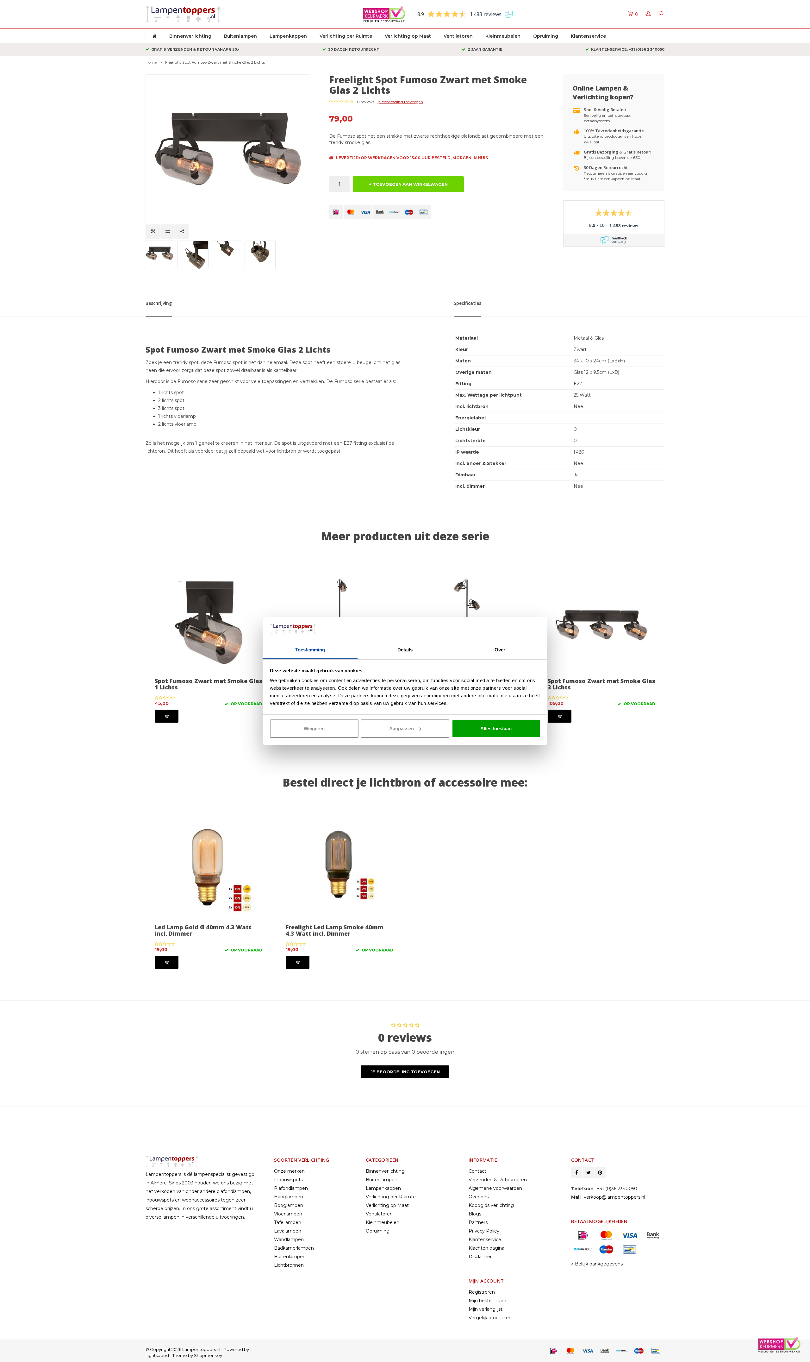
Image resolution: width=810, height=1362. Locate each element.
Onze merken (289, 1171)
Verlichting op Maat (408, 36)
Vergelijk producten (490, 1318)
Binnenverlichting (190, 36)
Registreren (482, 1292)
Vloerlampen (288, 1214)
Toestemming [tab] (310, 649)
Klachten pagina (486, 1248)
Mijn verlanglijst (485, 1309)
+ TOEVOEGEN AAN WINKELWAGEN (408, 184)
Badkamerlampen (294, 1248)
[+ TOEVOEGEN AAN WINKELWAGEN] (166, 716)
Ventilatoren (458, 36)
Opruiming (545, 36)
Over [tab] (500, 649)
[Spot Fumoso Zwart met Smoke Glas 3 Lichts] (601, 621)
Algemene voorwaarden (495, 1188)
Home (151, 62)
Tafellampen (287, 1222)
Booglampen (288, 1205)
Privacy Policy (484, 1231)
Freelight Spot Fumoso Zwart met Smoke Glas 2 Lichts (215, 62)
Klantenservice (588, 36)
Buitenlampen (240, 36)
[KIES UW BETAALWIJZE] (336, 212)
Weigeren (314, 728)
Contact (477, 1171)
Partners (478, 1222)
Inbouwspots (288, 1180)
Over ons (479, 1197)
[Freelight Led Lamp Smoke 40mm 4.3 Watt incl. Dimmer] (339, 867)
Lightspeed (157, 1355)
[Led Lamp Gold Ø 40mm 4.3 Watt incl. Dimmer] (208, 867)
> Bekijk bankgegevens (597, 1264)
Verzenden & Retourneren (498, 1180)
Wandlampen (289, 1239)
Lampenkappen (288, 36)
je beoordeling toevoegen (400, 101)
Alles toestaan (496, 728)
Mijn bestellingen (487, 1300)
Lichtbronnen (289, 1265)
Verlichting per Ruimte (346, 36)
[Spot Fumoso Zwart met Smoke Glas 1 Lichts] (208, 621)
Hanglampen (288, 1197)
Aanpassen (401, 728)
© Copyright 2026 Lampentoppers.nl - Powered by (197, 1349)
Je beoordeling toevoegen (405, 1071)
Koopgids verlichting (491, 1205)
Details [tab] (405, 649)
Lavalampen (287, 1231)
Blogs (475, 1214)
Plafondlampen (291, 1188)
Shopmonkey (208, 1355)
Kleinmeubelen (502, 36)
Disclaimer (480, 1256)
